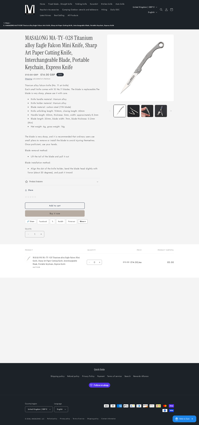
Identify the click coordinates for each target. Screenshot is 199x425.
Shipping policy (58, 376)
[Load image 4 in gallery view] (161, 111)
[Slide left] (110, 111)
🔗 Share (30, 221)
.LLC (43, 419)
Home (7, 23)
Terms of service (114, 376)
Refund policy (73, 376)
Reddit (60, 221)
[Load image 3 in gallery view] (147, 111)
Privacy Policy (88, 376)
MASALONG (36, 419)
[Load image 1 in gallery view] (120, 111)
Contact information (108, 419)
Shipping (28, 79)
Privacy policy (65, 419)
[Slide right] (171, 111)
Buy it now (55, 213)
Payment (101, 376)
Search (128, 376)
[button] (161, 10)
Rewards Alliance (141, 376)
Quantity (28, 228)
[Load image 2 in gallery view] (133, 111)
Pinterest (71, 221)
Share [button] (30, 190)
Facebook (43, 221)
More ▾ (83, 221)
